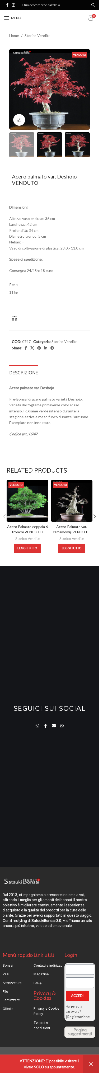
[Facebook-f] (46, 726)
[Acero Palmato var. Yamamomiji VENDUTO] (72, 501)
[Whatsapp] (62, 726)
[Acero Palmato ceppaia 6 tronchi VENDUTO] (27, 501)
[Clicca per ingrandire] (19, 120)
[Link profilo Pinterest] (39, 348)
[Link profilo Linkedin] (46, 348)
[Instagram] (37, 726)
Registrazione (78, 1016)
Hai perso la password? (74, 1008)
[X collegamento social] (32, 348)
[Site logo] (50, 17)
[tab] (23, 372)
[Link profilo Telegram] (52, 348)
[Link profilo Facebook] (7, 5)
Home (14, 35)
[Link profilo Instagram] (13, 5)
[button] (14, 89)
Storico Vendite (37, 35)
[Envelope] (54, 726)
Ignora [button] (91, 1064)
